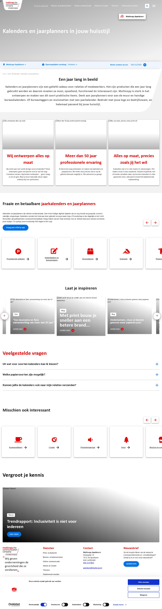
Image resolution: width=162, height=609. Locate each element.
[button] (154, 6)
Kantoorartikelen (15, 447)
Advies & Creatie (101, 6)
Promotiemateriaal (88, 447)
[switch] (65, 604)
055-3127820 (136, 65)
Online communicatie (82, 6)
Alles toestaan (143, 582)
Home (5, 74)
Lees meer (14, 534)
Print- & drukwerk (41, 6)
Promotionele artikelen (16, 259)
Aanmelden (131, 564)
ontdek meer (18, 329)
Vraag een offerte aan (15, 228)
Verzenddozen (88, 259)
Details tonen (118, 605)
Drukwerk (123, 259)
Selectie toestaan (143, 589)
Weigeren (143, 595)
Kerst (123, 447)
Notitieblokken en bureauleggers (52, 259)
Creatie (52, 447)
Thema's (114, 6)
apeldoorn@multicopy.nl (92, 568)
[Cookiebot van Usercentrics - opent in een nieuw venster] (14, 604)
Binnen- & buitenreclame (61, 6)
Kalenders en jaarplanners (30, 74)
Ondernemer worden (130, 6)
